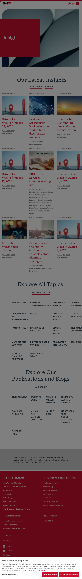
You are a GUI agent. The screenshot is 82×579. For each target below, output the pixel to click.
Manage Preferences (9, 574)
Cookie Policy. (42, 570)
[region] (41, 568)
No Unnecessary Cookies (69, 574)
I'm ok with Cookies (50, 574)
